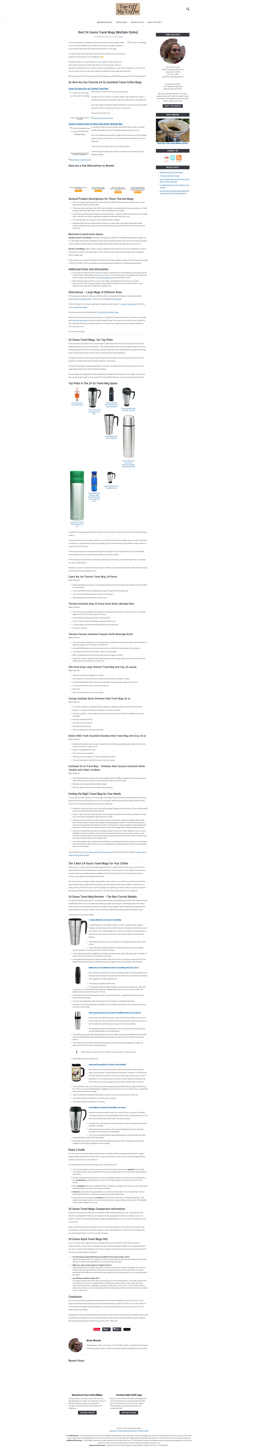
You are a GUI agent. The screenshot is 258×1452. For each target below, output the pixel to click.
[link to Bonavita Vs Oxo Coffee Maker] (87, 1378)
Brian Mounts (94, 1340)
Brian (121, 37)
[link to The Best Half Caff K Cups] (129, 1378)
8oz (108, 299)
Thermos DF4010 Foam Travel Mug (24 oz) (111, 487)
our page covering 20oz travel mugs (99, 852)
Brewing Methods (104, 22)
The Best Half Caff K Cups (129, 1395)
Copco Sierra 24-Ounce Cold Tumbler (77, 403)
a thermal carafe (81, 320)
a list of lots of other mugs (108, 312)
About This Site (154, 22)
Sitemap (113, 1431)
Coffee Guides (121, 22)
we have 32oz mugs (128, 304)
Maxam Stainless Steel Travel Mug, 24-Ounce (128, 409)
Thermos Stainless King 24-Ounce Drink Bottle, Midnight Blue (96, 124)
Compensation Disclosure (127, 1431)
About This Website (173, 106)
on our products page (83, 299)
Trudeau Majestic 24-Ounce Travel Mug (111, 437)
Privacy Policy (143, 1431)
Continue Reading (87, 1413)
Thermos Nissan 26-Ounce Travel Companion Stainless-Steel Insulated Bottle (128, 463)
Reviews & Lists (137, 22)
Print (117, 1329)
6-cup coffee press (106, 278)
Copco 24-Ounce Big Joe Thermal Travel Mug (88, 88)
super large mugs (80, 307)
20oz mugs (117, 299)
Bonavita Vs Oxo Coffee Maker (87, 1395)
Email (106, 1329)
